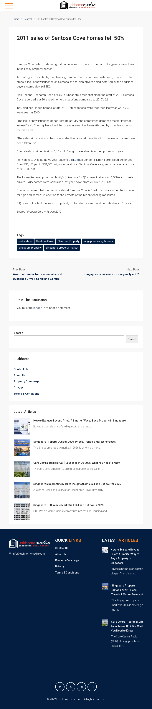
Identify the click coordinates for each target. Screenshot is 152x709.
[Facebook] (60, 686)
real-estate (25, 241)
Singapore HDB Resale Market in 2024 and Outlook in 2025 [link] (68, 505)
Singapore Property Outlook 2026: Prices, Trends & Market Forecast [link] (74, 441)
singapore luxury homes (98, 241)
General (28, 19)
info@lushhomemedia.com (29, 553)
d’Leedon (77, 159)
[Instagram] (81, 686)
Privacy (18, 387)
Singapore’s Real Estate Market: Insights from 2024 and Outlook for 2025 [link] (77, 483)
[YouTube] (92, 686)
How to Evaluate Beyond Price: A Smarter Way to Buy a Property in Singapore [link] (79, 420)
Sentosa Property (68, 241)
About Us (20, 375)
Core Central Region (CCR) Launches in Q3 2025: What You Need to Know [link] (76, 462)
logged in (39, 308)
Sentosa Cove (45, 241)
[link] (22, 426)
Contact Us (21, 369)
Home (16, 19)
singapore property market (62, 247)
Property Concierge (26, 381)
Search (18, 333)
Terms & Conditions (26, 393)
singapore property (30, 247)
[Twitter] (70, 686)
